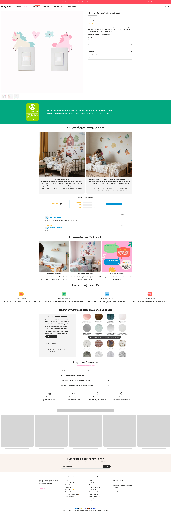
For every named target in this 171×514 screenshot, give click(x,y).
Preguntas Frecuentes (94, 487)
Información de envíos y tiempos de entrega (98, 499)
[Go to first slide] (149, 2)
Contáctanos (42, 488)
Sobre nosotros (42, 487)
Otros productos (69, 491)
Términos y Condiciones (95, 491)
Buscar (90, 480)
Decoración (68, 484)
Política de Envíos (93, 494)
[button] (91, 24)
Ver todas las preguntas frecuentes (85, 365)
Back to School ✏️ (69, 489)
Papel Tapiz (68, 487)
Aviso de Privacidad (94, 489)
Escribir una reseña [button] (113, 204)
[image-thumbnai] (4, 96)
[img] (48, 215)
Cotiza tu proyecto (165, 2)
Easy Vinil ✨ (70, 510)
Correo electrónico (67, 466)
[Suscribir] (130, 480)
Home (66, 480)
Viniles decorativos (70, 482)
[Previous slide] (3, 2)
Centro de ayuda (155, 2)
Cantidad (90, 38)
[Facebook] (114, 491)
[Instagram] (117, 491)
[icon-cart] (168, 6)
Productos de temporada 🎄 (72, 494)
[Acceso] (165, 6)
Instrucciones (92, 482)
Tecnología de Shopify (102, 510)
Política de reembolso (94, 496)
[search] (162, 6)
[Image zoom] (42, 52)
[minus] (89, 41)
